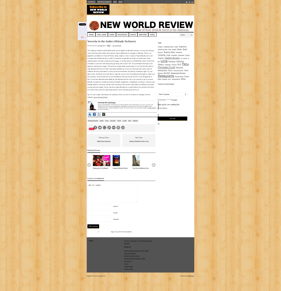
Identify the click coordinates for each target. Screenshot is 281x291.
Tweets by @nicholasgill (166, 84)
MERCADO (180, 61)
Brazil (185, 49)
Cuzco (116, 61)
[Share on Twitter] (100, 129)
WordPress (191, 276)
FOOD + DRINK (101, 34)
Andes (101, 120)
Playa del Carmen (178, 70)
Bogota (174, 49)
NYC (179, 64)
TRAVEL (91, 34)
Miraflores (168, 64)
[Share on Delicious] (109, 129)
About (120, 2)
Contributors (91, 2)
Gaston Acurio (172, 57)
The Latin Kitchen (130, 253)
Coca (106, 120)
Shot (169, 79)
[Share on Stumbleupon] (123, 129)
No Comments (116, 45)
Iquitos (185, 58)
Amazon (160, 46)
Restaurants (166, 76)
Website (116, 219)
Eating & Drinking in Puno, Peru (139, 141)
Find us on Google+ (131, 241)
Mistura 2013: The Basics (100, 168)
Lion (100, 276)
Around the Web (163, 49)
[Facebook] (189, 3)
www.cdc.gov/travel (100, 97)
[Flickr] (192, 3)
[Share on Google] (104, 129)
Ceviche (162, 55)
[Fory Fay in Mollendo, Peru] (141, 160)
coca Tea (112, 120)
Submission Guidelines (104, 2)
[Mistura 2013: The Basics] (101, 160)
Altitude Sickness (93, 120)
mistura (174, 64)
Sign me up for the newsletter (121, 232)
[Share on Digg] (113, 129)
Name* (115, 206)
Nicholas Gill (101, 45)
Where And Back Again (131, 256)
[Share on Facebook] (95, 129)
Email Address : (163, 108)
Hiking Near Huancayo (104, 141)
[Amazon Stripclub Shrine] (121, 160)
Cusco (187, 55)
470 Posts (111, 103)
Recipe (160, 73)
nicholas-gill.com (152, 108)
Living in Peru (128, 269)
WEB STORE (143, 34)
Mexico (161, 64)
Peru (108, 45)
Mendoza (171, 61)
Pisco (170, 70)
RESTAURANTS (122, 34)
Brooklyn (160, 52)
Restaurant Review (178, 73)
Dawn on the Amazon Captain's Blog (136, 251)
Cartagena (179, 52)
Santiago (164, 79)
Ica (181, 58)
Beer (169, 49)
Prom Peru (127, 261)
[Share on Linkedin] (118, 129)
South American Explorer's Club (134, 258)
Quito (186, 70)
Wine (183, 79)
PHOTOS (133, 34)
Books (179, 49)
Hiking (119, 120)
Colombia (181, 55)
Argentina (182, 46)
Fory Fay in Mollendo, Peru (141, 168)
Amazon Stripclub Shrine (120, 168)
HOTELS (152, 34)
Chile (168, 55)
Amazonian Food (168, 46)
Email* (115, 213)
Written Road (128, 266)
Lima (164, 61)
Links (115, 2)
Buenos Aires (169, 52)
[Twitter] (186, 3)
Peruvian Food (166, 67)
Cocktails (174, 55)
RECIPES (167, 73)
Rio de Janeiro (179, 76)
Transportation (176, 79)
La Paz (125, 120)
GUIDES (111, 34)
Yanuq (126, 264)
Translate (174, 100)
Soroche (135, 120)
